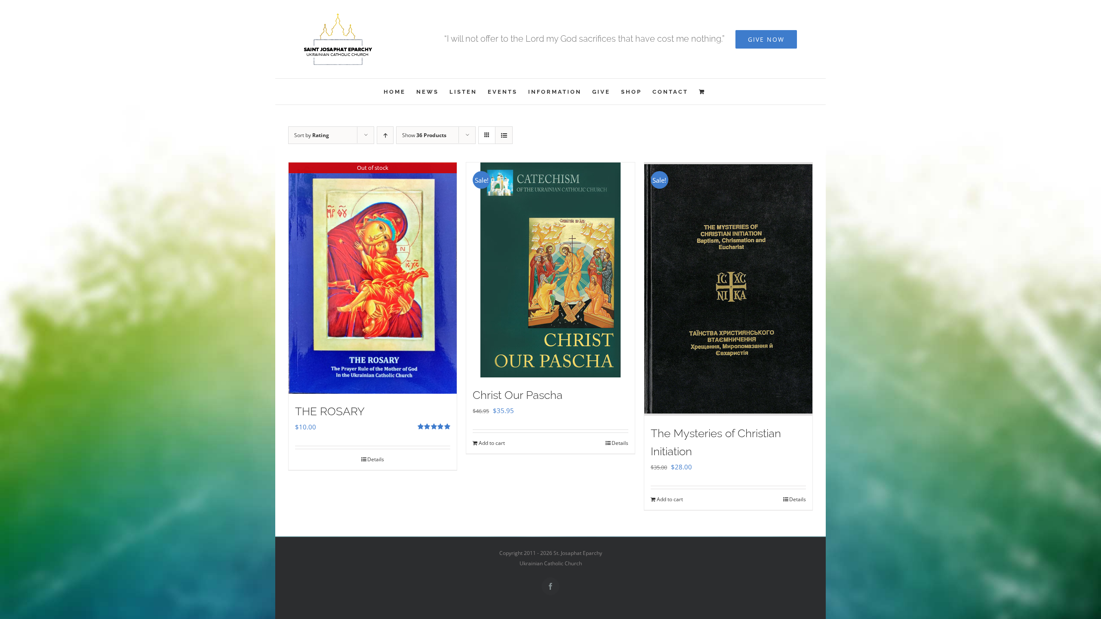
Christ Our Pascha (518, 395)
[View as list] (503, 135)
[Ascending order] (385, 135)
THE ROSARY (330, 411)
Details (375, 459)
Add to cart (492, 443)
